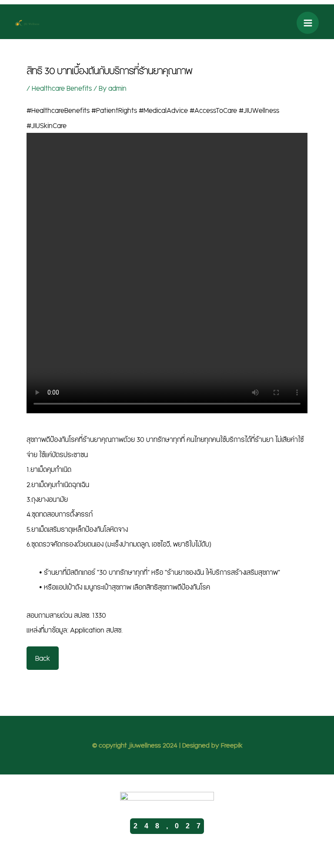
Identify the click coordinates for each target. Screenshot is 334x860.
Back (42, 658)
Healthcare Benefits (62, 88)
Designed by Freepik (212, 745)
